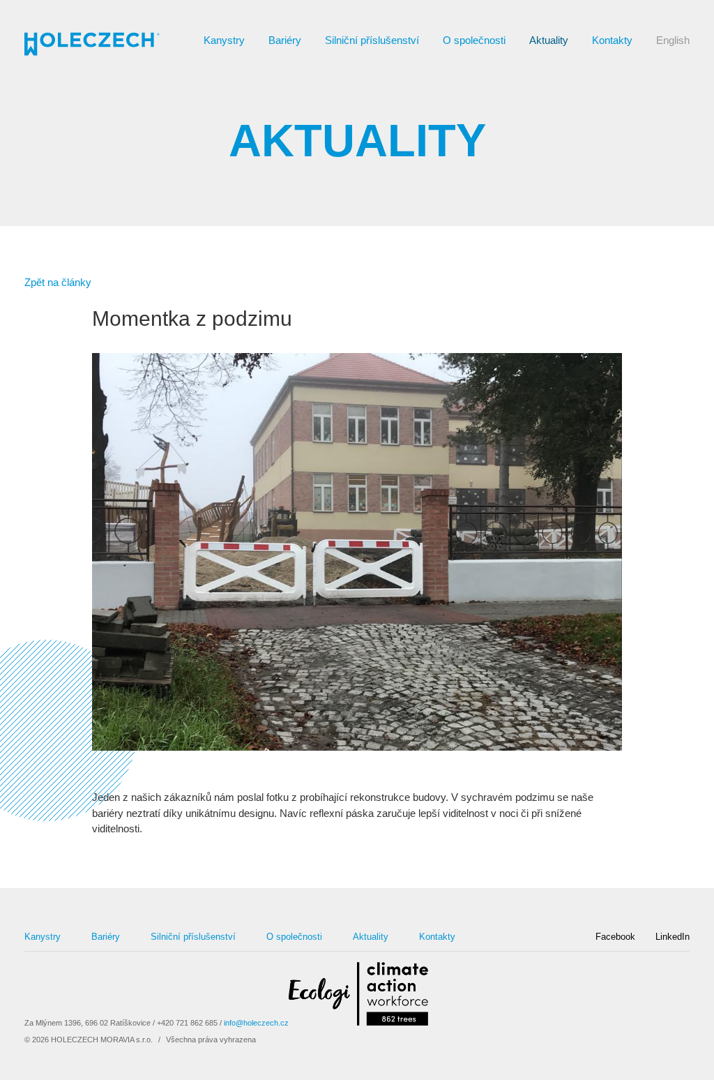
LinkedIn (672, 936)
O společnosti (474, 40)
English (673, 40)
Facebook (615, 936)
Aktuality (548, 40)
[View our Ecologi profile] (358, 995)
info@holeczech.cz (256, 1023)
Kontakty (612, 40)
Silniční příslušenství (372, 40)
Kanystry (224, 40)
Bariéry (284, 40)
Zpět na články (57, 282)
